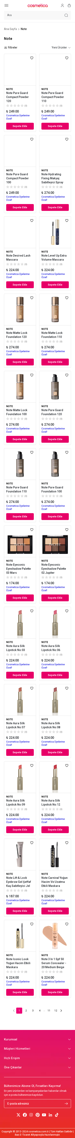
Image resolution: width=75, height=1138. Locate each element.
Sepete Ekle (20, 126)
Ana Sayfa (10, 29)
